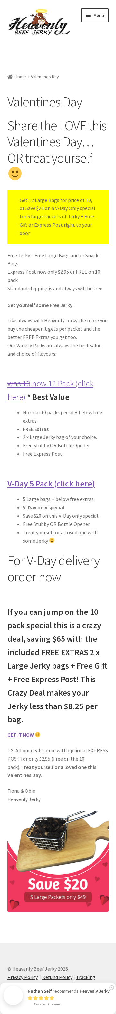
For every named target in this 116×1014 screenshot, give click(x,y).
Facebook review (47, 1003)
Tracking (85, 977)
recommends (69, 990)
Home (20, 77)
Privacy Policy (22, 977)
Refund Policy (57, 977)
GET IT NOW (21, 734)
